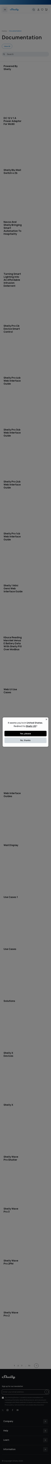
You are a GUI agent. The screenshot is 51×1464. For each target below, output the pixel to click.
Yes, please (25, 733)
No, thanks (25, 740)
